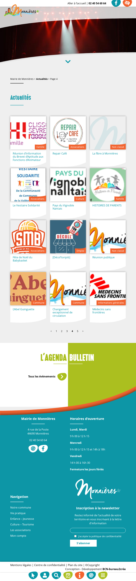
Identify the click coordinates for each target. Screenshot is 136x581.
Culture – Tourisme (22, 524)
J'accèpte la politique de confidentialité (99, 536)
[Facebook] (43, 448)
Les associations (20, 530)
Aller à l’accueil (77, 3)
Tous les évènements (42, 376)
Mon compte (18, 536)
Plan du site (75, 565)
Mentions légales (20, 565)
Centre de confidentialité (49, 565)
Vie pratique (18, 513)
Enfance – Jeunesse (22, 519)
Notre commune (20, 507)
